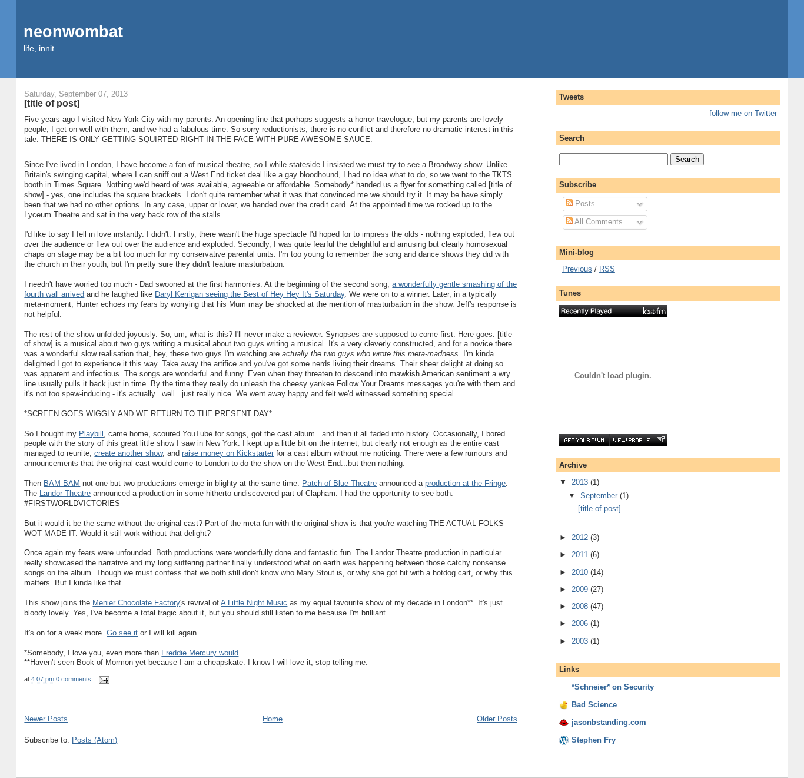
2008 (581, 606)
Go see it (122, 632)
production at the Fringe (465, 483)
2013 (581, 482)
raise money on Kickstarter (228, 453)
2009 (581, 589)
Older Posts (497, 718)
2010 (581, 572)
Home (273, 718)
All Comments (598, 221)
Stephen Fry (594, 740)
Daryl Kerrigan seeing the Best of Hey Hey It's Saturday (249, 294)
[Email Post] (102, 679)
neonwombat (73, 31)
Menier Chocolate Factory (136, 602)
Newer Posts (46, 718)
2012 (581, 537)
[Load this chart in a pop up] (660, 440)
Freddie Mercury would (199, 652)
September (600, 495)
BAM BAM (62, 483)
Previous (577, 268)
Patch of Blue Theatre (339, 483)
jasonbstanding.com (609, 722)
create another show (128, 453)
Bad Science (594, 704)
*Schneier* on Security (613, 687)
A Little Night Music (254, 602)
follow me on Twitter (743, 113)
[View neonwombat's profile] (631, 440)
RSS (607, 268)
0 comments (73, 679)
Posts (584, 203)
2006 (581, 623)
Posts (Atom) (94, 740)
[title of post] (51, 103)
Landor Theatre (65, 493)
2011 (581, 554)
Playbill (91, 433)
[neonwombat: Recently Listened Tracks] (613, 311)
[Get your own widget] (584, 440)
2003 (581, 641)
